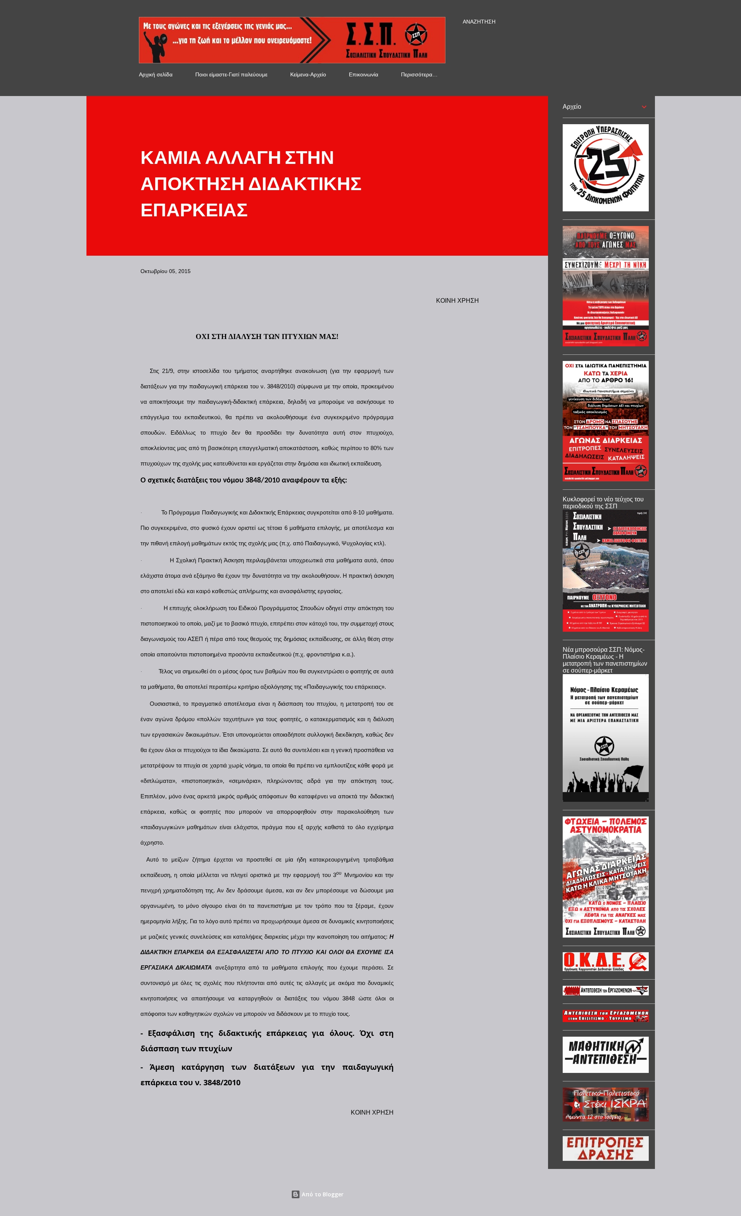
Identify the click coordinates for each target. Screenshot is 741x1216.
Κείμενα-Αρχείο (308, 74)
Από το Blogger (321, 1194)
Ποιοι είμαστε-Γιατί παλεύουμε (231, 74)
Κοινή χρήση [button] (457, 300)
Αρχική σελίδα (156, 74)
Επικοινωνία (363, 74)
